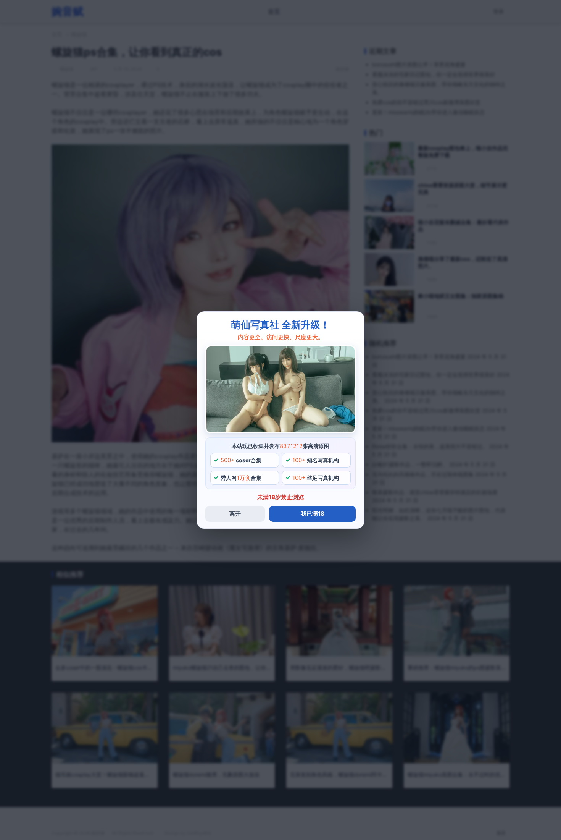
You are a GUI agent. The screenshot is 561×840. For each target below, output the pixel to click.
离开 (235, 513)
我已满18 (312, 513)
